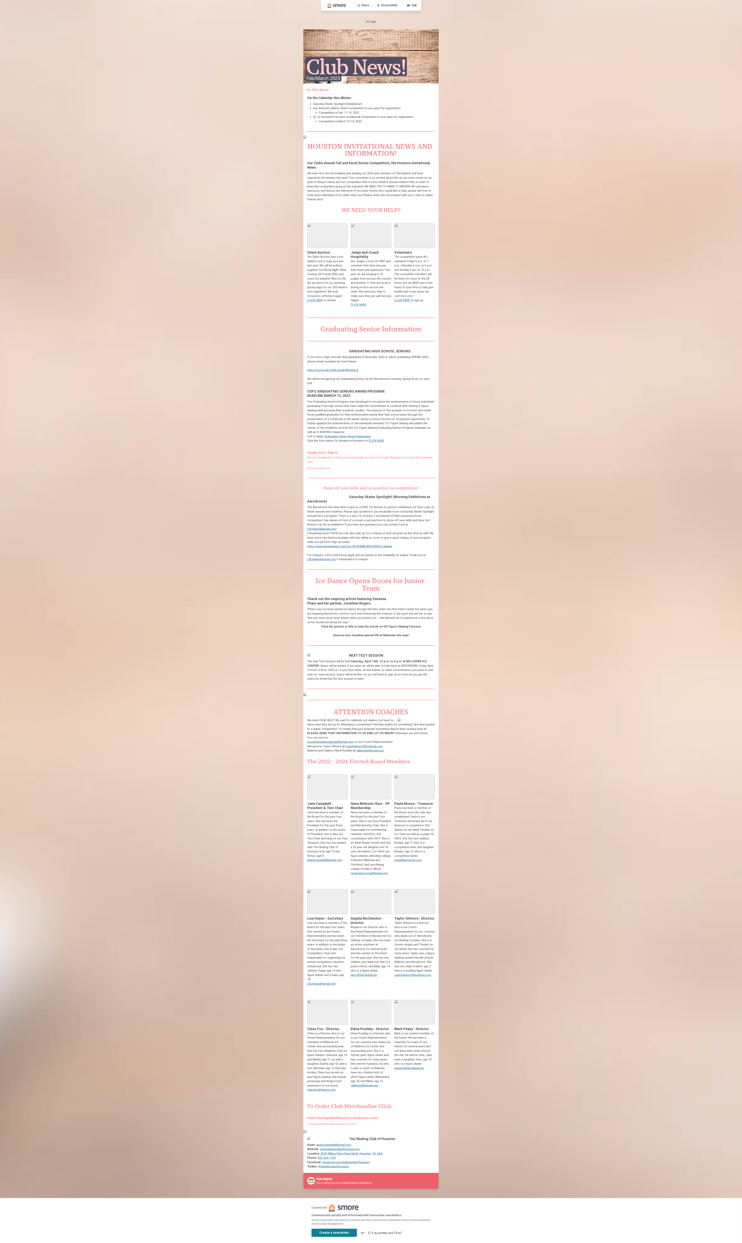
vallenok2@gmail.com (370, 750)
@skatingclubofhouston (333, 1166)
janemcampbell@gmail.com (324, 860)
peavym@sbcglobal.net (409, 1068)
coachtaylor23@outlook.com (364, 746)
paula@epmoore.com (408, 860)
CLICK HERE (315, 300)
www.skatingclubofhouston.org (339, 1149)
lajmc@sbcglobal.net (364, 975)
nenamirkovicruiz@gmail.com (369, 873)
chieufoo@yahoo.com (321, 1090)
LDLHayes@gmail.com (321, 529)
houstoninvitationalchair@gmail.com (330, 742)
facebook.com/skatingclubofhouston (346, 1162)
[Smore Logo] (337, 5)
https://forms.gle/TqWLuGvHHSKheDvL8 (332, 370)
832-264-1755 (326, 1158)
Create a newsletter (334, 1232)
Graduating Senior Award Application (347, 436)
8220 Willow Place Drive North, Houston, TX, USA (351, 1153)
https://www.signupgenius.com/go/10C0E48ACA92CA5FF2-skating (349, 546)
